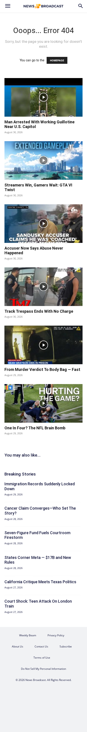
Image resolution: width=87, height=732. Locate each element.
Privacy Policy (56, 635)
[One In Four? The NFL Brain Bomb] (43, 403)
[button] (7, 6)
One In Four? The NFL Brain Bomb (34, 428)
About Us (17, 646)
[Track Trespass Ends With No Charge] (43, 286)
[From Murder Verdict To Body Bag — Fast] (43, 345)
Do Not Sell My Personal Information (43, 669)
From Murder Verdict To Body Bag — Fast (42, 369)
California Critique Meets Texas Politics (40, 581)
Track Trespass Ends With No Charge (38, 311)
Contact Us (41, 646)
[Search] (81, 6)
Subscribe (66, 646)
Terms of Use (41, 658)
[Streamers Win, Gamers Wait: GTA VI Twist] (43, 160)
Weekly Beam (27, 635)
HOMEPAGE (57, 60)
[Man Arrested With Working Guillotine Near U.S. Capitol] (43, 97)
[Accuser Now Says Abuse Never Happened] (43, 223)
